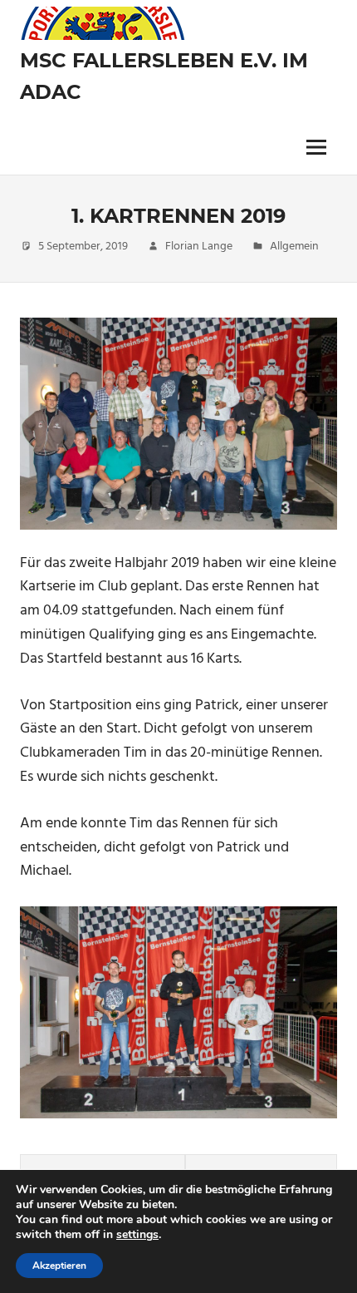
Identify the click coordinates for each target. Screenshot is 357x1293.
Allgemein (294, 246)
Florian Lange (198, 246)
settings (137, 1234)
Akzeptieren (59, 1265)
